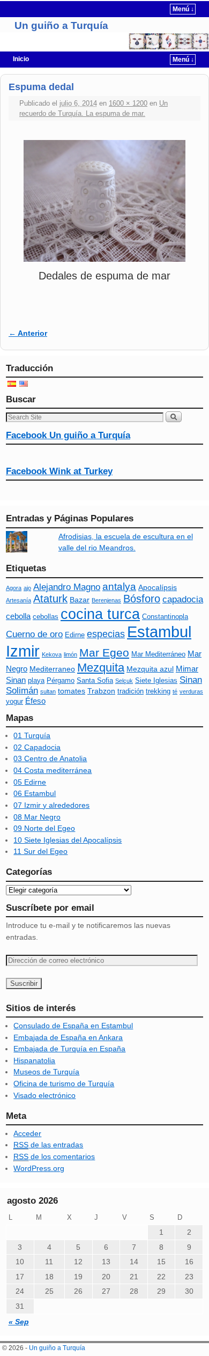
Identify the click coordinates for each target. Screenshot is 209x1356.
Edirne (75, 635)
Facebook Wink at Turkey (59, 471)
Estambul (159, 631)
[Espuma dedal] (104, 201)
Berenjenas (106, 600)
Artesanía (18, 600)
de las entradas (48, 1144)
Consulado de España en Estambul (73, 1025)
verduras (191, 691)
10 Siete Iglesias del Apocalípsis (67, 840)
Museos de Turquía (46, 1071)
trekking (158, 691)
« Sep (19, 1321)
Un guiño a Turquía (61, 25)
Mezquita (100, 667)
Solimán (22, 691)
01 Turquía (31, 735)
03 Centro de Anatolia (50, 758)
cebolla (18, 616)
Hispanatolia (34, 1060)
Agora (13, 588)
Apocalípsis (157, 587)
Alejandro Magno (66, 587)
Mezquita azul (150, 669)
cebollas (45, 617)
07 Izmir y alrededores (51, 805)
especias (106, 634)
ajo (27, 588)
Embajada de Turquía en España (69, 1048)
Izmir (23, 651)
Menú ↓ (183, 9)
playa (36, 680)
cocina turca (100, 614)
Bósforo (141, 599)
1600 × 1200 (128, 103)
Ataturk (50, 599)
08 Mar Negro (37, 817)
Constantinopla (165, 617)
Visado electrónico (44, 1095)
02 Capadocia (37, 747)
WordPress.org (38, 1168)
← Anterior (28, 333)
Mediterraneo (52, 669)
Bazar (79, 599)
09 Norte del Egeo (44, 828)
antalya (119, 586)
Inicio (21, 59)
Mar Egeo (104, 652)
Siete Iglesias (156, 680)
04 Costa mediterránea (52, 770)
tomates (71, 691)
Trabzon (101, 691)
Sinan (191, 680)
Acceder (27, 1133)
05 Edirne (29, 782)
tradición (130, 691)
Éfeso (35, 700)
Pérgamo (60, 680)
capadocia (182, 599)
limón (70, 654)
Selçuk (124, 680)
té (175, 691)
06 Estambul (34, 793)
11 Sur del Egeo (40, 851)
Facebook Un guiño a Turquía (68, 435)
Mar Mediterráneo (158, 654)
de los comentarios (54, 1156)
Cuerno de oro (34, 634)
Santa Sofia (95, 680)
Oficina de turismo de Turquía (63, 1083)
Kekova (52, 654)
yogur (14, 701)
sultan (48, 691)
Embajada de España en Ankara (68, 1037)
